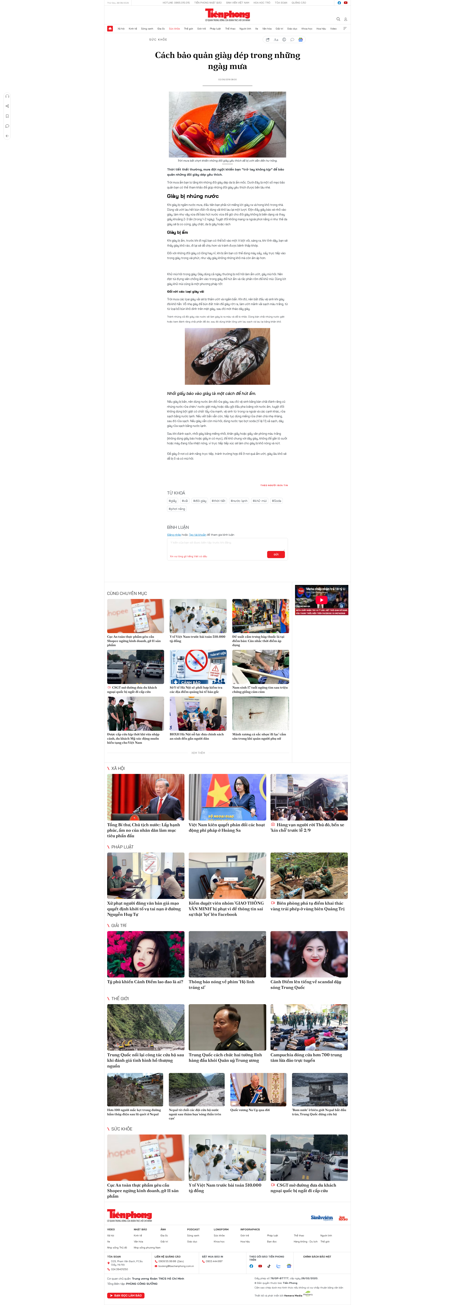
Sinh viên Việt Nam (237, 2)
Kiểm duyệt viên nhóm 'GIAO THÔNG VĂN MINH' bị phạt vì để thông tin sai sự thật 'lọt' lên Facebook (226, 908)
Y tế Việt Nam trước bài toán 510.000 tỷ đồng (197, 639)
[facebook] (339, 3)
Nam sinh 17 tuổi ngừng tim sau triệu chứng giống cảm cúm (260, 689)
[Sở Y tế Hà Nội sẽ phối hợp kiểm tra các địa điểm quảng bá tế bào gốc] (198, 667)
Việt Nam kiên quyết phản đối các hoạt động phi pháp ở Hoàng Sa (227, 827)
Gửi (276, 554)
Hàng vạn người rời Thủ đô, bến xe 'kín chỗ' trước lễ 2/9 (307, 827)
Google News (300, 39)
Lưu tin (7, 116)
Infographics (250, 1229)
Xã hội (121, 28)
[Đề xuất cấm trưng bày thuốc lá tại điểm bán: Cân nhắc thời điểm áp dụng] (260, 616)
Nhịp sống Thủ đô (117, 1247)
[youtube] (346, 3)
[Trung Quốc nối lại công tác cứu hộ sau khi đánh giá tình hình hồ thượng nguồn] (145, 1027)
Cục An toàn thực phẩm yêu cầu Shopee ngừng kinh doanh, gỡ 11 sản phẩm (134, 641)
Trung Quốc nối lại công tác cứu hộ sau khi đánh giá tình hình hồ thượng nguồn (145, 1060)
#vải (185, 501)
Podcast (193, 1229)
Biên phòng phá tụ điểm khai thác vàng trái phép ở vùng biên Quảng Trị (308, 905)
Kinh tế (133, 28)
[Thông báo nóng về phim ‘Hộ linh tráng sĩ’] (227, 954)
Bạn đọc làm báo (128, 1295)
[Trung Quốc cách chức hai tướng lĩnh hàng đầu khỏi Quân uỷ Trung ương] (227, 1027)
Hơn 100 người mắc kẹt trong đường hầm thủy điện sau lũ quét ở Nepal (134, 1112)
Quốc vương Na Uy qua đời (250, 1110)
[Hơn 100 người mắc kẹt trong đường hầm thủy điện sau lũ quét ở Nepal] (135, 1090)
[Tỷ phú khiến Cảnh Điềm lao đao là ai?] (145, 954)
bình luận (292, 39)
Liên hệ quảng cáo (168, 1256)
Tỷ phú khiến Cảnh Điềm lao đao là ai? (145, 981)
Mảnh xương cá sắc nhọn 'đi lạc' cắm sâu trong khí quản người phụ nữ (259, 736)
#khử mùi (260, 501)
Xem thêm (345, 28)
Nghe (7, 96)
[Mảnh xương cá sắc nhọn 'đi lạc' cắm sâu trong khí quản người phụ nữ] (260, 714)
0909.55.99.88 (167, 1261)
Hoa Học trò (262, 2)
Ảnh (163, 1229)
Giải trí (279, 28)
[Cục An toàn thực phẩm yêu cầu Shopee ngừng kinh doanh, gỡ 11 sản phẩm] (135, 616)
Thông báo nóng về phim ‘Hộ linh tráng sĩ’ (222, 984)
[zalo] (280, 1266)
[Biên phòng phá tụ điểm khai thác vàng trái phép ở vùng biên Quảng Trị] (309, 876)
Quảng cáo (299, 2)
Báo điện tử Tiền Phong (227, 15)
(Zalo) (180, 1261)
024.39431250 (119, 1269)
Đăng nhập (174, 534)
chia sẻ (267, 39)
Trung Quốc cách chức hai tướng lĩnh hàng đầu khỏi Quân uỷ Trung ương (225, 1057)
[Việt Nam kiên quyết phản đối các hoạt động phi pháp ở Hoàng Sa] (227, 797)
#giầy (172, 501)
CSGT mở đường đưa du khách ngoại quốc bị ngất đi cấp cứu (132, 689)
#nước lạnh (239, 501)
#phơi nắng (177, 509)
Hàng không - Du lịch (306, 1241)
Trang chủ (110, 28)
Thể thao (230, 28)
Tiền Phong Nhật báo (208, 2)
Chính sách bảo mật (317, 1256)
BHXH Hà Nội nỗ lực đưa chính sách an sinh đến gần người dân (197, 736)
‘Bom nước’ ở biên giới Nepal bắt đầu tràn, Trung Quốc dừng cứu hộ (319, 1112)
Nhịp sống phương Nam (147, 1247)
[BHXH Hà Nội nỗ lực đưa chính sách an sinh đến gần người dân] (198, 714)
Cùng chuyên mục (127, 593)
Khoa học (307, 28)
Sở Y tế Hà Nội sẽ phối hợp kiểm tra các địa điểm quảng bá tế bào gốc (196, 689)
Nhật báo (140, 1229)
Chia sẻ (7, 106)
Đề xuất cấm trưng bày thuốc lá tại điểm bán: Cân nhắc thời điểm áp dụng (258, 641)
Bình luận (7, 126)
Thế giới (188, 28)
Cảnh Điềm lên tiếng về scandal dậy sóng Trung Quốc (306, 984)
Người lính (245, 28)
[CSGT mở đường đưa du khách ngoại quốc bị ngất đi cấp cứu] (135, 667)
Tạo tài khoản (197, 534)
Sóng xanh (147, 28)
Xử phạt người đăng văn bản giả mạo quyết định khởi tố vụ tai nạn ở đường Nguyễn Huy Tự (144, 908)
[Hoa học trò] (343, 1218)
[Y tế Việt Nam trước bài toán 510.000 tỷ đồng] (198, 616)
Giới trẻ (201, 28)
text (276, 39)
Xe (256, 28)
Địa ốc (161, 28)
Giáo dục (292, 28)
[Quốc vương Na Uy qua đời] (258, 1090)
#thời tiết (218, 501)
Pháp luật (215, 28)
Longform (221, 1229)
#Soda (276, 501)
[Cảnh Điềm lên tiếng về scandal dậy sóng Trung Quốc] (309, 954)
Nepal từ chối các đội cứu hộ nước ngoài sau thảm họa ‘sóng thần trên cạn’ (195, 1114)
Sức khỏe (174, 28)
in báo (284, 39)
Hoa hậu (321, 28)
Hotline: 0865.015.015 (176, 2)
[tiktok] (271, 1266)
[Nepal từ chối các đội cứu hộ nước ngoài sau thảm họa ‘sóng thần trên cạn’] (197, 1090)
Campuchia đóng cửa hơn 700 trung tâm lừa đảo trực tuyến (306, 1057)
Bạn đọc (272, 1241)
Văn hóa (267, 28)
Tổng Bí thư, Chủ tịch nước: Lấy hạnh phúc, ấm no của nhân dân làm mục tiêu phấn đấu (143, 830)
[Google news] (290, 1266)
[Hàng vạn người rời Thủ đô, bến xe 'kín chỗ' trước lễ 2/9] (309, 797)
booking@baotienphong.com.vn (176, 1266)
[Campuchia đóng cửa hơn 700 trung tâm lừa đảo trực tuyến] (309, 1027)
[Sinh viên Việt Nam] (322, 1218)
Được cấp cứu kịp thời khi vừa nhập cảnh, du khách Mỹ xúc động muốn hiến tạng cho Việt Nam (133, 738)
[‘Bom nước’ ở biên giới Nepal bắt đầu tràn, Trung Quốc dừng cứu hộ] (320, 1090)
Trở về (7, 136)
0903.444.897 (214, 1261)
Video (333, 28)
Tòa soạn (281, 2)
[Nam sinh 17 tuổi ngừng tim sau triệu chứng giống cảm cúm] (260, 667)
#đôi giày (199, 501)
